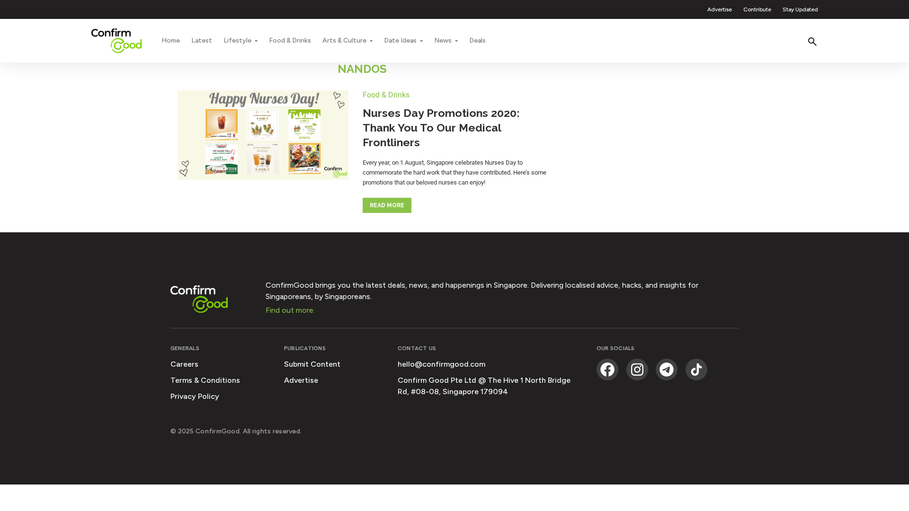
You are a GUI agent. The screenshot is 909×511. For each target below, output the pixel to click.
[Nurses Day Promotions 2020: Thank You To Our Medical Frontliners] (263, 136)
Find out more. (290, 310)
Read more (387, 205)
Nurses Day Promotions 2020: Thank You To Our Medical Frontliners (441, 127)
